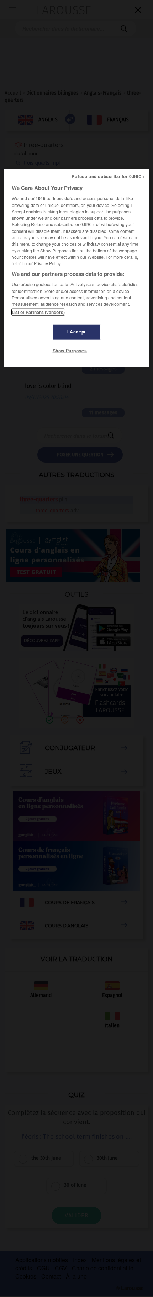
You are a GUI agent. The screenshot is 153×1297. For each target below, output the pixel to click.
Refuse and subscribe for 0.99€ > (109, 176)
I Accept (76, 332)
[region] (76, 268)
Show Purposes (70, 350)
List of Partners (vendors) (38, 312)
